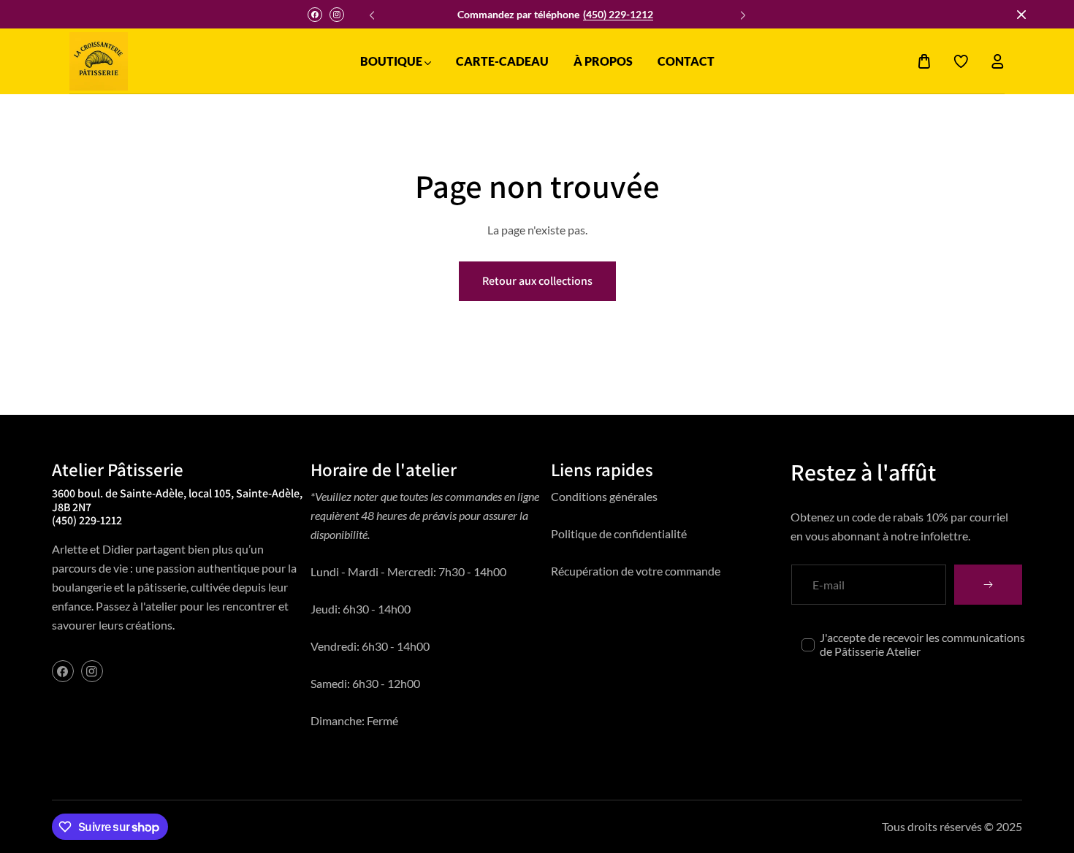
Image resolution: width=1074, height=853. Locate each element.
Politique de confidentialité (619, 533)
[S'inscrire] (988, 585)
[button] (740, 11)
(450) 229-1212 (618, 14)
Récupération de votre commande (635, 571)
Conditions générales (604, 496)
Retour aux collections (537, 280)
